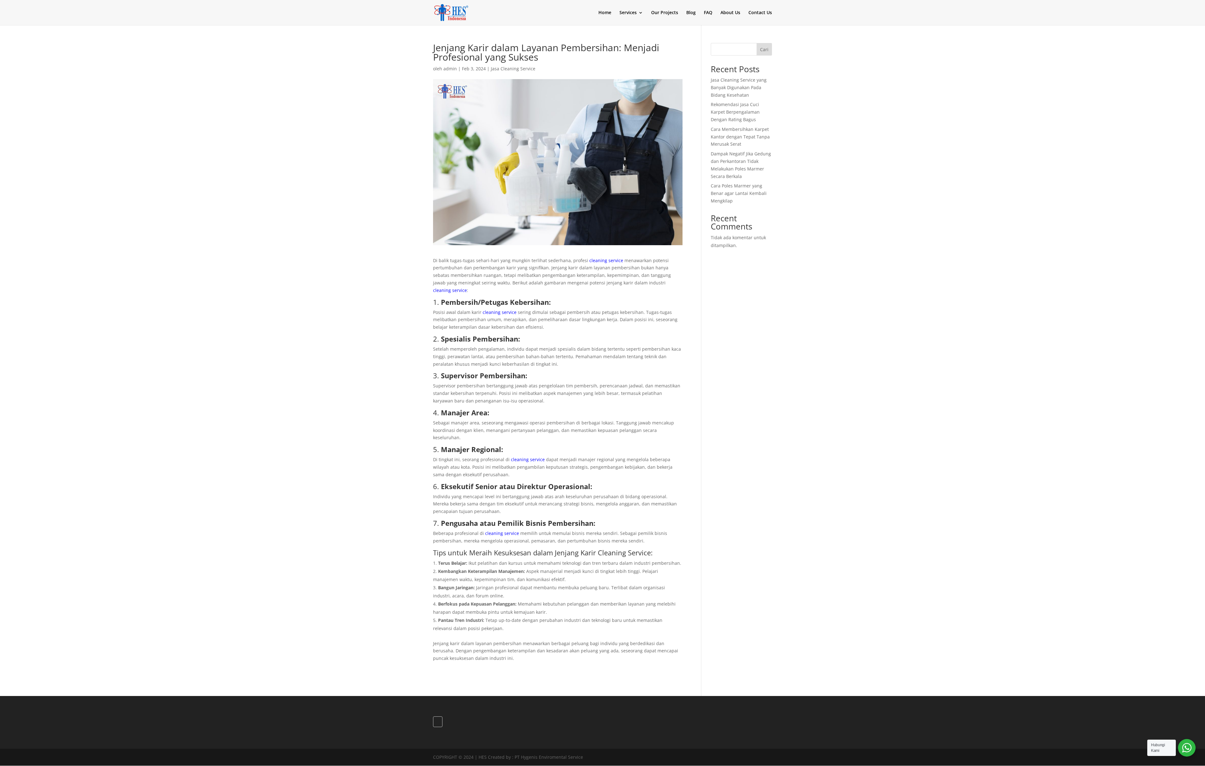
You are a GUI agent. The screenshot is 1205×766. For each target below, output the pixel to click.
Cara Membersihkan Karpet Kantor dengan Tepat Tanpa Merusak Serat (740, 136)
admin (450, 69)
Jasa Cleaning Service (513, 69)
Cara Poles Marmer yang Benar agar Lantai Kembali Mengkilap (739, 193)
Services (628, 12)
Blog (691, 12)
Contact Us (760, 12)
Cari (764, 49)
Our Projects (664, 12)
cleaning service (606, 260)
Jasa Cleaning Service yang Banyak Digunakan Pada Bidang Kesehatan (739, 87)
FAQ (708, 12)
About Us (730, 12)
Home (604, 12)
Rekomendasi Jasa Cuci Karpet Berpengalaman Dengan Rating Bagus (735, 111)
